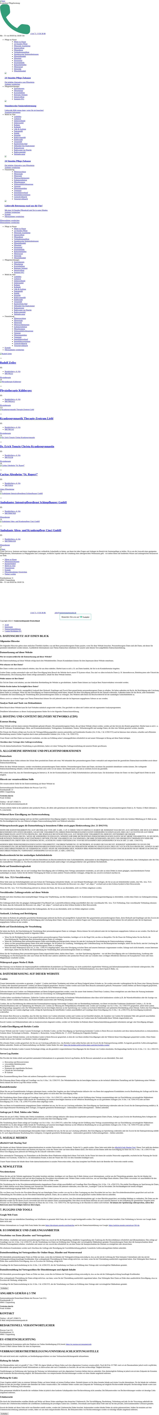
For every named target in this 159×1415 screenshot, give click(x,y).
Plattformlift (18, 140)
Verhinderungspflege (21, 52)
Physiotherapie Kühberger (16, 390)
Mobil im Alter (10, 566)
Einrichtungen (19, 88)
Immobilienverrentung (22, 195)
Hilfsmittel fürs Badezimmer (24, 146)
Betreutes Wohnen (20, 95)
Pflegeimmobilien (20, 188)
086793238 (9, 457)
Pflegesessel (18, 67)
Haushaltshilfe (19, 63)
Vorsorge (17, 186)
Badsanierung (19, 148)
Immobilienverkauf (21, 193)
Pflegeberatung (19, 182)
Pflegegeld (18, 176)
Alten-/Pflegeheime (7, 489)
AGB (7, 625)
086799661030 (10, 541)
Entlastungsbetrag (20, 180)
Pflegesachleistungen (21, 178)
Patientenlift (18, 131)
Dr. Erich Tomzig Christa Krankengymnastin (27, 446)
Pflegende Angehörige (22, 46)
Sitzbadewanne (19, 154)
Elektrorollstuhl (19, 121)
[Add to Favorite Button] (1, 358)
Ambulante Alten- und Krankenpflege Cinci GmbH (30, 530)
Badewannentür (20, 152)
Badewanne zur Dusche (23, 150)
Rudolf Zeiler (8, 362)
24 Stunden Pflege (20, 44)
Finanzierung (9, 568)
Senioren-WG (19, 99)
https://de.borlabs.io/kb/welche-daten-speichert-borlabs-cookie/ (87, 1045)
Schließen (4, 1288)
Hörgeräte (17, 69)
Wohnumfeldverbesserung (23, 184)
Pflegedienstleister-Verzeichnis (16, 572)
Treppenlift (18, 142)
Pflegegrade (18, 174)
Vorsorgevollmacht (21, 199)
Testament (17, 190)
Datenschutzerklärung (13, 629)
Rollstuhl (17, 127)
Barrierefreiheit (10, 564)
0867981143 (9, 429)
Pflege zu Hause (20, 42)
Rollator (17, 125)
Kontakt (8, 214)
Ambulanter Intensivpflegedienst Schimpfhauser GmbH (33, 502)
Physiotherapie (5, 377)
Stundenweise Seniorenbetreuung (26, 54)
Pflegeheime (18, 91)
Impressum (9, 627)
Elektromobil (19, 123)
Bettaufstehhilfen (20, 65)
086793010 (9, 485)
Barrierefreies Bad (20, 144)
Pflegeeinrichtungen (12, 562)
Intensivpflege (19, 48)
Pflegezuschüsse (20, 172)
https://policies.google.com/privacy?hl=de (124, 1225)
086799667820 (10, 513)
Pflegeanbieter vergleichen (14, 216)
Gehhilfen (17, 117)
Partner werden (10, 574)
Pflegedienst (18, 50)
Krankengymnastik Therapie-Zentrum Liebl (26, 418)
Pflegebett (17, 58)
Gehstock (17, 119)
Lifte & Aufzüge (20, 129)
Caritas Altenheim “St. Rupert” (19, 474)
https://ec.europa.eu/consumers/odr (78, 1344)
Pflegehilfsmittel (20, 56)
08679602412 (10, 401)
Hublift (16, 133)
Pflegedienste (5, 517)
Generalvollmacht (20, 197)
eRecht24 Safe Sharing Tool (125, 1147)
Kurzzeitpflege (19, 93)
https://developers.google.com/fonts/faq (60, 1225)
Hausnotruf (18, 61)
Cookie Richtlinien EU (13, 631)
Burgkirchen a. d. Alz (12, 371)
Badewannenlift (20, 137)
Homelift (17, 135)
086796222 (9, 374)
